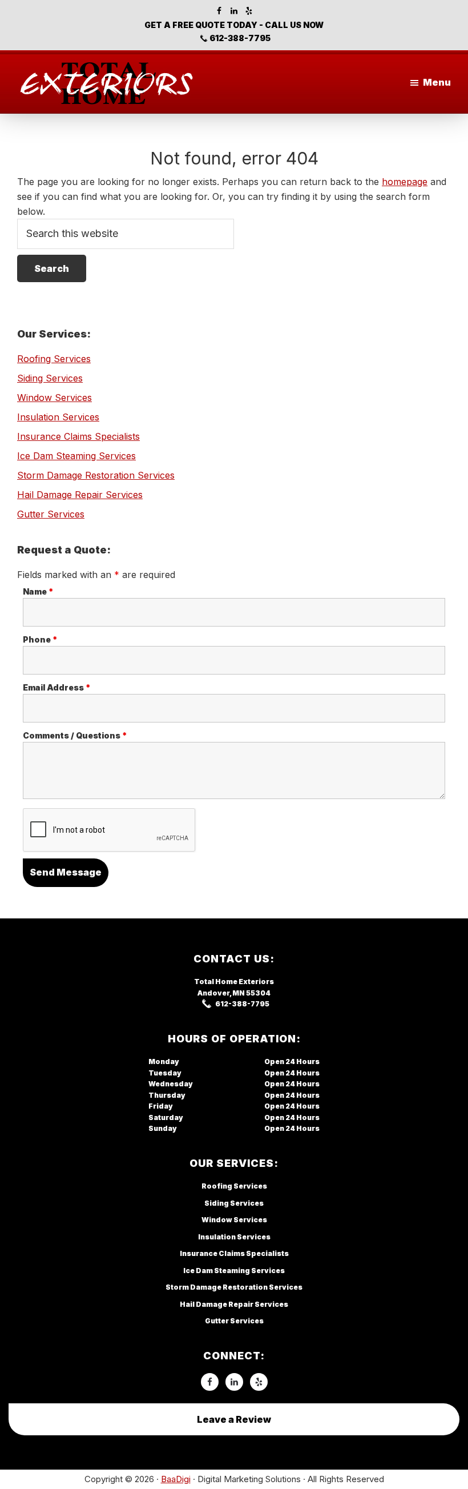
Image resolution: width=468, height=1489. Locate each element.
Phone (40, 639)
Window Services (54, 397)
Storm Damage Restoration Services (96, 475)
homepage (404, 181)
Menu (437, 82)
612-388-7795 (240, 38)
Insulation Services (58, 417)
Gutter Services (50, 514)
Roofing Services (54, 358)
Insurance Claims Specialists (78, 436)
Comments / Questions (75, 735)
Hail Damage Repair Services (80, 494)
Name (38, 591)
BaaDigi (176, 1479)
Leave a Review (234, 1419)
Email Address (57, 687)
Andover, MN (221, 993)
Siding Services (50, 378)
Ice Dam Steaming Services (76, 455)
